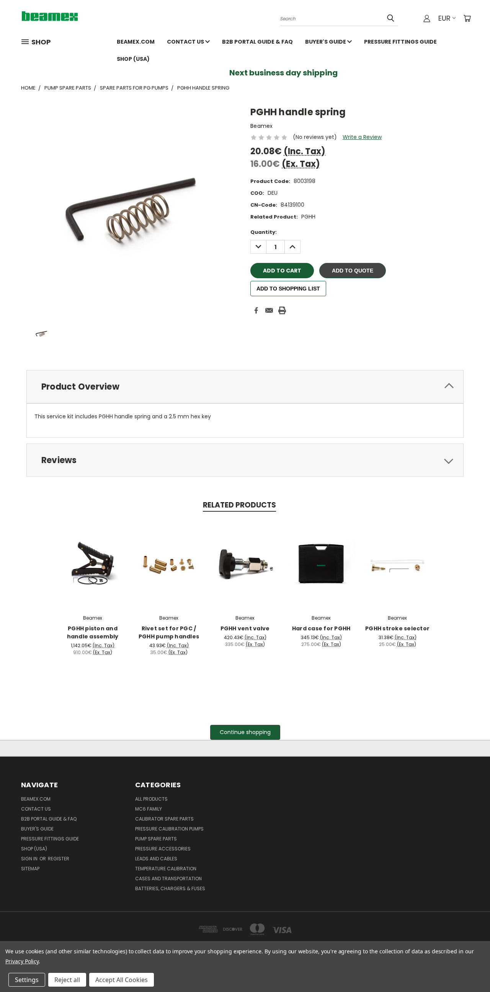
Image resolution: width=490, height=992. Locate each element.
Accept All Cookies (121, 980)
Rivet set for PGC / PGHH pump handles (169, 632)
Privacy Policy (22, 961)
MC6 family (148, 809)
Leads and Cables (156, 858)
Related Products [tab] (239, 505)
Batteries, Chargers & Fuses (170, 888)
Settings (27, 980)
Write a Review (362, 137)
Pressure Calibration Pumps (169, 829)
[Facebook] (256, 310)
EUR (444, 18)
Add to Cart (169, 563)
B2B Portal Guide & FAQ (257, 42)
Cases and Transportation (168, 878)
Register (58, 858)
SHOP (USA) (133, 59)
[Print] (282, 310)
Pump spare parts (156, 838)
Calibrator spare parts (164, 819)
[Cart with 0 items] (467, 18)
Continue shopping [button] (245, 732)
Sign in (30, 858)
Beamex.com (136, 42)
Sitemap (30, 868)
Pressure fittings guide (400, 42)
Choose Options (93, 563)
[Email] (269, 310)
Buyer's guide (326, 42)
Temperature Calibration (165, 868)
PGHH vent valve (245, 628)
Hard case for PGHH (321, 628)
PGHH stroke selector (397, 628)
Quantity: (263, 232)
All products (151, 799)
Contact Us (186, 42)
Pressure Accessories (163, 848)
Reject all (67, 980)
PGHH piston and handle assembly (93, 632)
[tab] (245, 386)
